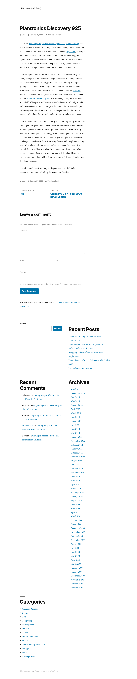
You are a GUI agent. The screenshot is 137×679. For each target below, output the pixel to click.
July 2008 (75, 548)
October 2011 (77, 452)
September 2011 (78, 456)
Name (22, 260)
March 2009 (76, 516)
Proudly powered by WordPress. (46, 671)
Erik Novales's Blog (30, 8)
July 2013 (75, 425)
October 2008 (77, 536)
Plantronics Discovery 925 (38, 98)
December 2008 (78, 528)
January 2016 (77, 405)
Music (25, 640)
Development (28, 624)
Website (23, 272)
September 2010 (78, 472)
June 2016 (75, 397)
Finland (25, 628)
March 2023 (76, 389)
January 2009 (77, 524)
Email (56, 260)
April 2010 (75, 484)
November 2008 (78, 532)
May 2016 (75, 401)
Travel (25, 652)
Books (25, 612)
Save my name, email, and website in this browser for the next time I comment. (52, 284)
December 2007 (78, 575)
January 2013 (77, 436)
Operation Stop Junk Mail (33, 644)
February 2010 (77, 492)
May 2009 (75, 508)
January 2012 (77, 448)
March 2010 (76, 488)
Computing (27, 620)
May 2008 (75, 556)
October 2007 (77, 583)
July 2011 (75, 464)
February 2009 (77, 520)
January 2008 (77, 571)
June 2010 (75, 476)
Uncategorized (53, 181)
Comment (24, 230)
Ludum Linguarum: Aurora (80, 368)
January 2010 (77, 496)
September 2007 (78, 587)
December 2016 (78, 393)
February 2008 (77, 567)
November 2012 (78, 440)
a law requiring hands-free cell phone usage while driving (54, 43)
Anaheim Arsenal (30, 608)
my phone (71, 51)
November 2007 (78, 579)
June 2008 (75, 552)
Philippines (27, 648)
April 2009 (75, 512)
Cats (24, 616)
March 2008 (76, 563)
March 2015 (76, 413)
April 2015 (75, 409)
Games (25, 632)
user (23, 35)
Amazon (76, 90)
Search (23, 323)
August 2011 (76, 460)
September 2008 (78, 540)
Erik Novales (27, 425)
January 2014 (77, 421)
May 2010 (75, 480)
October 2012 (77, 444)
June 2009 (75, 504)
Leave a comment (54, 35)
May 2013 (75, 433)
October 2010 (77, 468)
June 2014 (75, 417)
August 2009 (76, 500)
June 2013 (75, 429)
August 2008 (76, 544)
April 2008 (75, 560)
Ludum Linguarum (30, 636)
